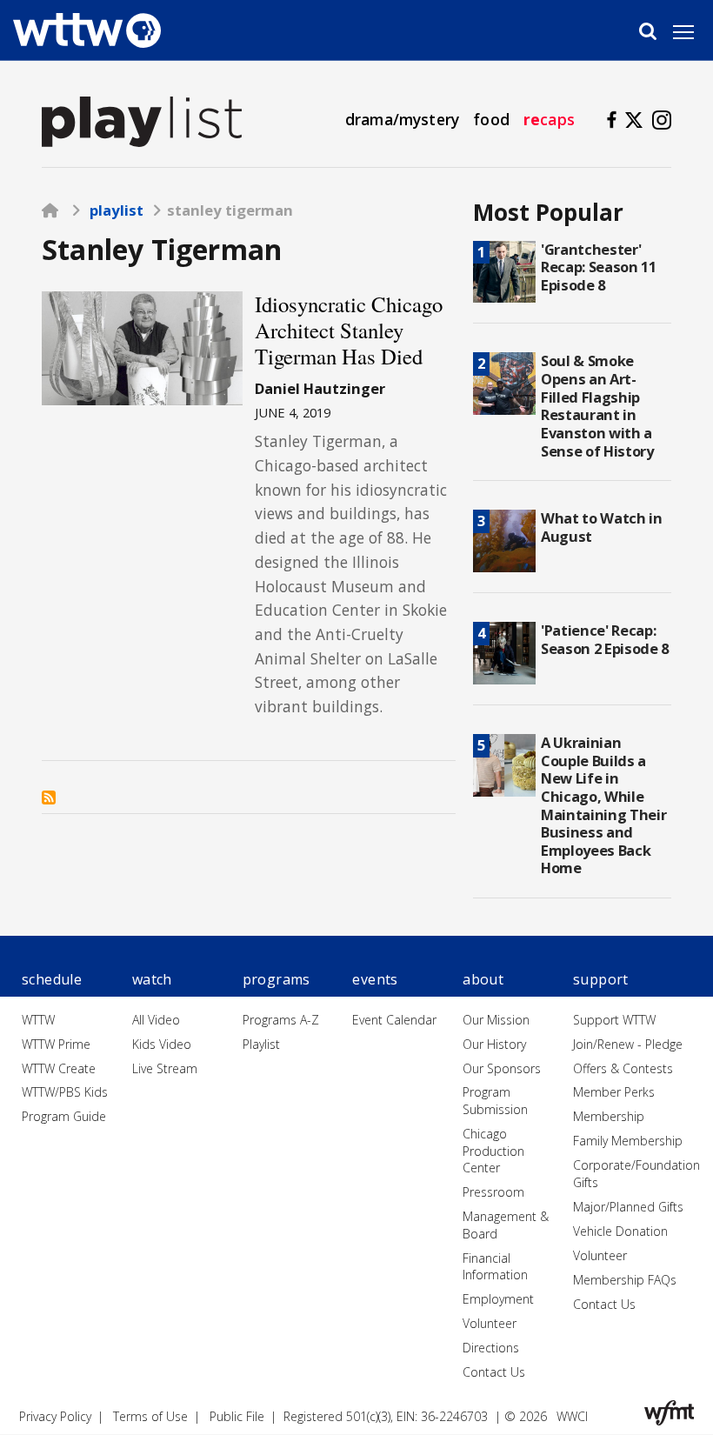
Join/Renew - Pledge (628, 1044)
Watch (152, 979)
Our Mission (496, 1019)
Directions (491, 1347)
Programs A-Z (281, 1019)
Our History (494, 1044)
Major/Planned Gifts (628, 1206)
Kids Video (161, 1044)
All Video (156, 1019)
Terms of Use (150, 1416)
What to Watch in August (602, 527)
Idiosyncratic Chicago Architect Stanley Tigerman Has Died (349, 330)
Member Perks (614, 1092)
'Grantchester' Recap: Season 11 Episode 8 (598, 267)
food (491, 119)
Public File (237, 1416)
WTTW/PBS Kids (65, 1092)
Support (601, 979)
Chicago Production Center (493, 1150)
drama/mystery (402, 119)
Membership (608, 1116)
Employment (498, 1299)
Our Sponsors (502, 1068)
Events (374, 979)
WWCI (572, 1416)
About (483, 979)
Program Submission (495, 1101)
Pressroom (493, 1192)
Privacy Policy (55, 1416)
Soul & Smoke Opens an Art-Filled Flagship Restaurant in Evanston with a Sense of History (597, 405)
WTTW (38, 1019)
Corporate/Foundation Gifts (636, 1174)
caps (549, 119)
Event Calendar (394, 1019)
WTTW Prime (56, 1044)
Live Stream (164, 1068)
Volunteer (489, 1323)
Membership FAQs (624, 1279)
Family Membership (628, 1140)
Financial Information (495, 1267)
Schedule (52, 979)
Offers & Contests (623, 1068)
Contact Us (494, 1372)
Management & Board (506, 1225)
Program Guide (64, 1116)
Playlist (116, 210)
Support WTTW (614, 1019)
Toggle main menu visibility (692, 31)
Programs (276, 979)
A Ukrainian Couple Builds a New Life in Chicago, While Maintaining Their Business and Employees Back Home (603, 805)
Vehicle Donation (620, 1231)
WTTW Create (59, 1068)
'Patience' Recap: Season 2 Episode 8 (605, 639)
